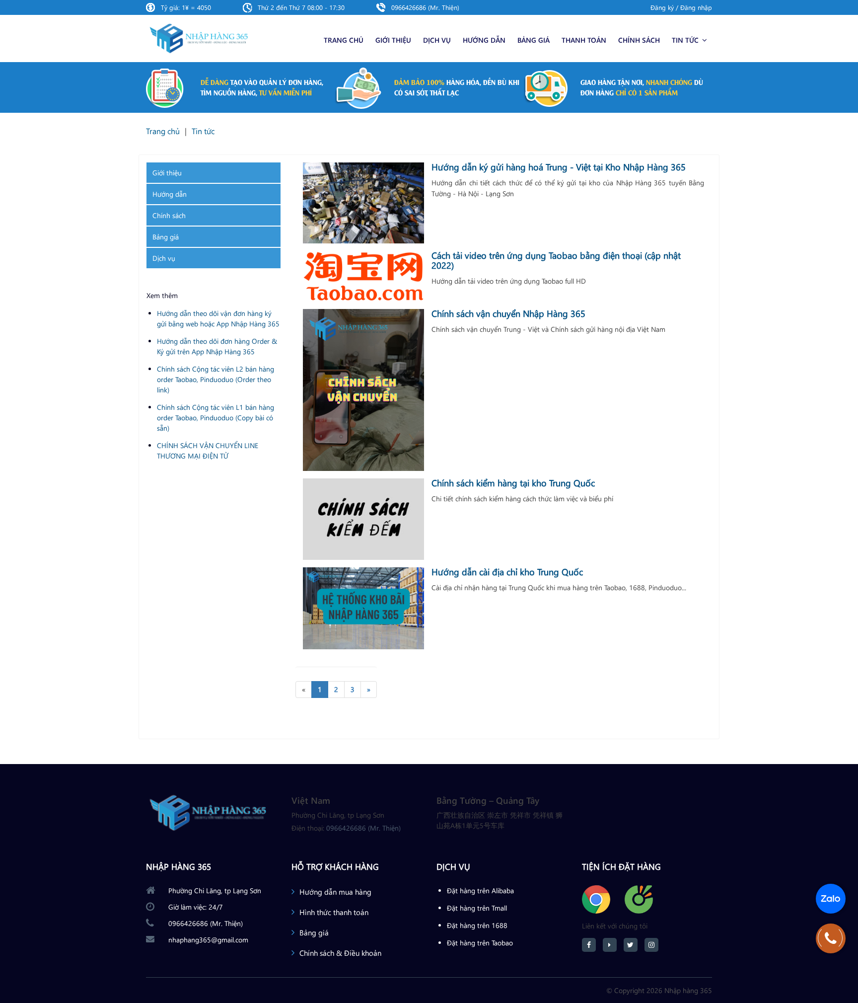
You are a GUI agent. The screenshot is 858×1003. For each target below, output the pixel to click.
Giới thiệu (393, 40)
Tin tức (686, 40)
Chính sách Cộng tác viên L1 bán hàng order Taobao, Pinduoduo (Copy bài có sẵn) (215, 417)
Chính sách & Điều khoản (340, 953)
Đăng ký (662, 7)
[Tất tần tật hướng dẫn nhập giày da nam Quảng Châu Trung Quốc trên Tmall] (363, 202)
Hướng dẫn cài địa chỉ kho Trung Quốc (507, 572)
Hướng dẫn (484, 40)
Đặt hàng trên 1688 (477, 925)
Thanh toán (584, 40)
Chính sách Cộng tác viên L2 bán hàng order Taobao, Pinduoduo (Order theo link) (215, 379)
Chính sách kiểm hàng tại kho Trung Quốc (513, 483)
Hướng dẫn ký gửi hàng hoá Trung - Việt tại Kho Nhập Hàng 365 (558, 167)
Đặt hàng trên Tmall (477, 908)
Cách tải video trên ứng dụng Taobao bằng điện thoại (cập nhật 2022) (556, 260)
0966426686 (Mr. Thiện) (425, 7)
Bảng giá (533, 40)
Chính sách (639, 40)
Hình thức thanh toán (333, 912)
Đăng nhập (696, 7)
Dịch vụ (437, 40)
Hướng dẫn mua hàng (335, 892)
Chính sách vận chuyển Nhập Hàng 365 (508, 313)
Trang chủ (343, 40)
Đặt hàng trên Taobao (480, 942)
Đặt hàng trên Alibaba (480, 890)
